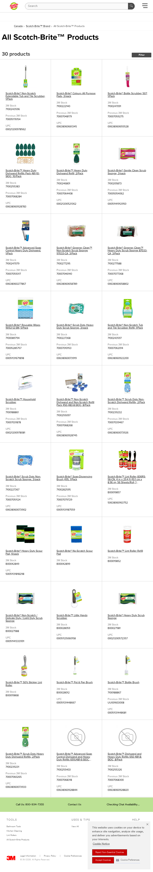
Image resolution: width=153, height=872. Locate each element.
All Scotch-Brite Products (18, 840)
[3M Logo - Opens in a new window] (14, 6)
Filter (142, 55)
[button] (127, 860)
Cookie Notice (101, 844)
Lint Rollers (11, 835)
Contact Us (74, 804)
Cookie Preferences (73, 856)
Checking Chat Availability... (123, 804)
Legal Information (28, 856)
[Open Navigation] (145, 7)
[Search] (131, 6)
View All (75, 827)
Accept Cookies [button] (103, 860)
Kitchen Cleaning (14, 831)
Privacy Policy (50, 856)
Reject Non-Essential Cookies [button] (109, 852)
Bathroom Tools (14, 827)
